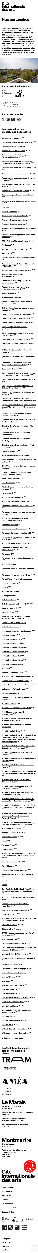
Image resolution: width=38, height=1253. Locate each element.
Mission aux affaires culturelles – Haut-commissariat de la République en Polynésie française (17, 816)
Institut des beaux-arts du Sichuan (16, 631)
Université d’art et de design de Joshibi (17, 958)
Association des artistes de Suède (16, 270)
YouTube (5, 1250)
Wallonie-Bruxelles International (14, 1029)
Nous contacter (8, 1187)
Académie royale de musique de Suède (17, 195)
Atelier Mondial (8, 293)
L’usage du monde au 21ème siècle (15, 681)
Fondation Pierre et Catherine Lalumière (18, 569)
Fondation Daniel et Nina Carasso (15, 543)
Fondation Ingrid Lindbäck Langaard (16, 558)
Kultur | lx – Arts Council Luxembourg (16, 677)
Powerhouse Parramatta (12, 862)
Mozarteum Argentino (11, 828)
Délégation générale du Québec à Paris (17, 379)
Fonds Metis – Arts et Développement (17, 579)
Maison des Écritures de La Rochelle (16, 708)
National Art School (9, 837)
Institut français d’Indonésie (13, 643)
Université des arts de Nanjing (14, 973)
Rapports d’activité (9, 1208)
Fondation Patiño (9, 564)
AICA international (9, 212)
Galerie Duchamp (9, 600)
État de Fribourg (8, 483)
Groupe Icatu (7, 612)
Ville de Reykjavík (8, 993)
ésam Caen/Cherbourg (11, 479)
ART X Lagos (7, 253)
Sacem (4, 885)
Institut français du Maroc (12, 660)
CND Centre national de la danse (15, 339)
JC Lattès (6, 668)
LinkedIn (5, 1246)
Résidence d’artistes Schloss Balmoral (17, 874)
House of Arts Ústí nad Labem (14, 623)
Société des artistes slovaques (14, 910)
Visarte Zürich (7, 1025)
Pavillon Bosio (7, 849)
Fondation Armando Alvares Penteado (17, 506)
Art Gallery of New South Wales (14, 249)
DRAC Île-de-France (10, 451)
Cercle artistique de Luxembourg (15, 323)
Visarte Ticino (7, 1016)
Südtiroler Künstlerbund (11, 929)
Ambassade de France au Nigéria (15, 220)
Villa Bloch (6, 981)
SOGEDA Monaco (9, 914)
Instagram (6, 1239)
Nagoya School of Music (11, 833)
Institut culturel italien (10, 627)
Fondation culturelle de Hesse (14, 529)
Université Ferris (8, 977)
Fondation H (7, 554)
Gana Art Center (8, 608)
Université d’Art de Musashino (14, 954)
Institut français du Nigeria (12, 664)
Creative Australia (9, 369)
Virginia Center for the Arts (13, 1002)
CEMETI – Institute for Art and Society (17, 314)
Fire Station (6, 493)
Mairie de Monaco (9, 704)
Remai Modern (8, 866)
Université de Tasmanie (11, 965)
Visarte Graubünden (10, 1006)
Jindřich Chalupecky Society (13, 672)
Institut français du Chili (11, 656)
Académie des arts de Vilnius (13, 151)
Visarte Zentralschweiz (11, 1021)
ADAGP (5, 207)
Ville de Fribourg (8, 989)
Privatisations (7, 1204)
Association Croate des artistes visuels (18, 258)
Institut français (8, 635)
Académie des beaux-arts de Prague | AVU (19, 168)
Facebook (6, 1242)
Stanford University (9, 925)
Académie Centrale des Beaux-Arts (16, 142)
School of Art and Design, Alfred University (19, 897)
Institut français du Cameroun (14, 652)
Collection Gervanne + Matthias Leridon (18, 344)
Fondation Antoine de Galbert (14, 502)
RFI (3, 881)
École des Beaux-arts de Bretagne (15, 455)
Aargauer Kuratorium (10, 138)
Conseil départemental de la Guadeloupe (18, 356)
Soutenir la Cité (8, 1212)
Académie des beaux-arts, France (15, 191)
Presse (5, 1200)
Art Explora (6, 245)
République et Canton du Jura (14, 870)
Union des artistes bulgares (13, 944)
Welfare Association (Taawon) (14, 1033)
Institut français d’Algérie (12, 639)
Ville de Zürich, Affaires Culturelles (15, 998)
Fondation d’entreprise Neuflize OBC (16, 533)
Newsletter (6, 1195)
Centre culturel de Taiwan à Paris (15, 318)
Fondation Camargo (10, 525)
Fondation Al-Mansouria (11, 497)
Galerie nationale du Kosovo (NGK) (16, 604)
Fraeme (5, 587)
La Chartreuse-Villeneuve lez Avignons (17, 685)
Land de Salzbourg (9, 693)
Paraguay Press (8, 845)
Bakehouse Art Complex (11, 298)
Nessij (4, 841)
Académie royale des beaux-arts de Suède (19, 201)
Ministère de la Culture (11, 731)
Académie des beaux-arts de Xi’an (15, 174)
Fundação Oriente (9, 596)
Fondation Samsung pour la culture (16, 575)
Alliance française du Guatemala (15, 216)
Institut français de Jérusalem (14, 648)
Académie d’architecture (12, 147)
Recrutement (7, 1191)
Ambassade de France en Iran (14, 224)
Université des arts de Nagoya (14, 969)
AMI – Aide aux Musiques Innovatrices (17, 241)
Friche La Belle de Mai (10, 592)
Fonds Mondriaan (9, 583)
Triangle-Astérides (9, 939)
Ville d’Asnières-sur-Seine (12, 985)
